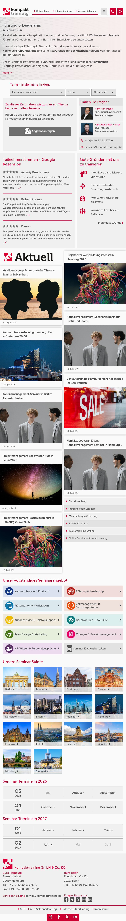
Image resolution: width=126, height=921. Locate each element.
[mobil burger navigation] (104, 11)
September (107, 793)
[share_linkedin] (75, 917)
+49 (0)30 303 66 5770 (84, 884)
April (47, 844)
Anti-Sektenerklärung (43, 909)
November (77, 807)
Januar (47, 830)
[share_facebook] (59, 917)
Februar (77, 830)
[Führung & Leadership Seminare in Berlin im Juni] (113, 11)
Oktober (47, 807)
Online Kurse (42, 11)
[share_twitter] (67, 917)
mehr (6, 72)
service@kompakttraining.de (43, 895)
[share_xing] (51, 917)
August (77, 793)
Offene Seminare (63, 11)
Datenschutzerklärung (75, 909)
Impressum (101, 909)
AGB (22, 909)
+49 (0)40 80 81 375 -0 (22, 884)
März (107, 830)
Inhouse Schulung (87, 11)
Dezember (107, 807)
